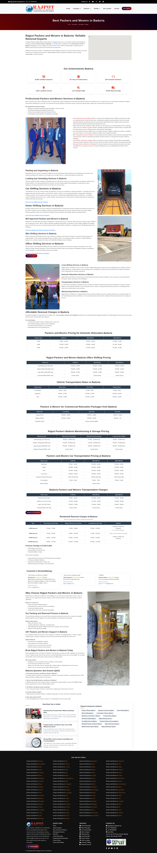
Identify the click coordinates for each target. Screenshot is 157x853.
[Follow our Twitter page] (99, 1)
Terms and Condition (58, 842)
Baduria (55, 42)
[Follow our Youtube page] (93, 1)
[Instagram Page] (114, 848)
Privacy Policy (57, 840)
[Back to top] (130, 851)
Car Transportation (86, 830)
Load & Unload (85, 838)
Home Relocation (86, 825)
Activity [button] (96, 8)
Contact (116, 8)
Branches (55, 834)
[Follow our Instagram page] (96, 1)
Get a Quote (126, 8)
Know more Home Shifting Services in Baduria (37, 215)
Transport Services (86, 844)
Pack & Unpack (86, 840)
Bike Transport (85, 832)
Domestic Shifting (86, 842)
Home (68, 8)
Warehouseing (85, 834)
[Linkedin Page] (117, 848)
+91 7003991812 (32, 1)
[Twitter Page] (109, 848)
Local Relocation (85, 836)
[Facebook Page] (106, 848)
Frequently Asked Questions (60, 838)
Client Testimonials (58, 836)
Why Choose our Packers (60, 830)
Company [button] (76, 8)
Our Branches (74, 24)
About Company (57, 828)
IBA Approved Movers (59, 832)
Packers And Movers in (34, 761)
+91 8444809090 (112, 830)
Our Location (107, 8)
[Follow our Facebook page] (89, 1)
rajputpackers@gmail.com (115, 825)
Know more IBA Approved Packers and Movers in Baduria (40, 230)
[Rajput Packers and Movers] (116, 842)
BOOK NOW (33, 846)
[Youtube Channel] (112, 848)
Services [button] (86, 8)
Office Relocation (85, 828)
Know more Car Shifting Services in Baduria (37, 202)
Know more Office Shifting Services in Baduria (37, 253)
